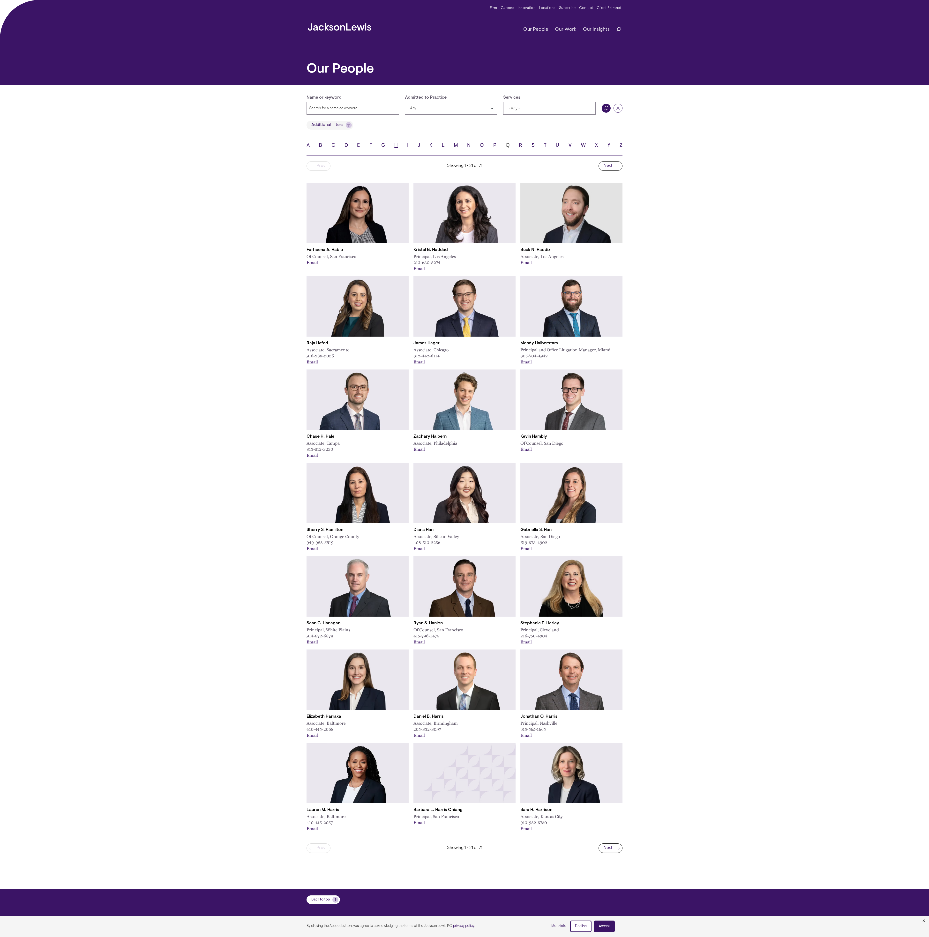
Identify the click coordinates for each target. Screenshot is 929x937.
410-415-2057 (320, 822)
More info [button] (558, 926)
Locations (547, 8)
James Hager (426, 343)
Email (312, 262)
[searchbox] (531, 108)
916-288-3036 (320, 355)
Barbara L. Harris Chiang (438, 810)
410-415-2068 (320, 729)
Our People (535, 29)
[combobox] (549, 108)
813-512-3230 (320, 449)
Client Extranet (609, 8)
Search (606, 108)
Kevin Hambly (533, 437)
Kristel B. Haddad (430, 250)
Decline (581, 926)
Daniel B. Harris (428, 717)
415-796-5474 (426, 635)
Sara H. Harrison (536, 810)
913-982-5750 (533, 822)
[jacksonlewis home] (339, 25)
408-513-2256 (426, 542)
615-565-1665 (533, 729)
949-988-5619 (320, 542)
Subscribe (567, 8)
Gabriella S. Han (536, 530)
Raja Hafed (317, 343)
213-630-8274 (426, 262)
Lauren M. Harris (323, 810)
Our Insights (596, 29)
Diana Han (423, 530)
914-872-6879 (320, 635)
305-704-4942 (534, 355)
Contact (586, 8)
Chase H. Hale (320, 437)
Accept (604, 926)
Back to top (320, 899)
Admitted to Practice (426, 98)
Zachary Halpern (430, 437)
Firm (493, 8)
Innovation (526, 8)
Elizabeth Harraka (324, 717)
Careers (507, 8)
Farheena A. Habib (325, 250)
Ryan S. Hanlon (428, 623)
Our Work (565, 29)
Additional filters (327, 125)
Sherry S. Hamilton (325, 530)
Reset (618, 108)
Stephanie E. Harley (539, 623)
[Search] (616, 29)
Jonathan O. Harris (538, 717)
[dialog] (464, 926)
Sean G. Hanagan (323, 623)
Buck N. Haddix (535, 250)
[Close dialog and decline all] (923, 921)
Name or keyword (324, 98)
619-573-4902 (533, 542)
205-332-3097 (427, 729)
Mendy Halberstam (539, 343)
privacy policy (463, 926)
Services (511, 98)
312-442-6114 (426, 355)
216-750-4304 (533, 635)
